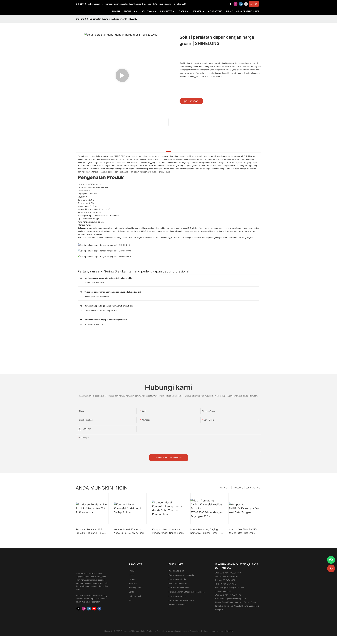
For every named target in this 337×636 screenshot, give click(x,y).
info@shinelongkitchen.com (232, 587)
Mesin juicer (225, 488)
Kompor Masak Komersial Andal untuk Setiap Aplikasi (129, 531)
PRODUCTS (238, 488)
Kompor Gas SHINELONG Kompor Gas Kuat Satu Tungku (243, 531)
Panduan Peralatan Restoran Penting (91, 595)
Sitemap (229, 631)
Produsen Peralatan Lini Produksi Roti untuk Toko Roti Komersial (90, 531)
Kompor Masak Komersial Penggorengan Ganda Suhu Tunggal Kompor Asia (167, 531)
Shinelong (80, 19)
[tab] (168, 149)
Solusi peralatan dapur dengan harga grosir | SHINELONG (112, 19)
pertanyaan (191, 101)
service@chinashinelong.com (233, 598)
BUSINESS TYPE (253, 488)
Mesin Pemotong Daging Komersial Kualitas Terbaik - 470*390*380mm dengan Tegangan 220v (205, 531)
